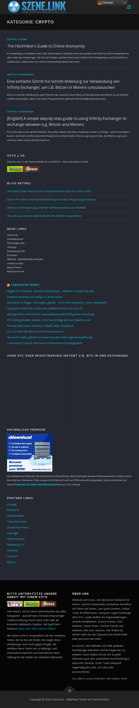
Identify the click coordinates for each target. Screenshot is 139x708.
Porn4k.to (12, 550)
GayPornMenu (15, 515)
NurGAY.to (13, 510)
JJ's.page (12, 504)
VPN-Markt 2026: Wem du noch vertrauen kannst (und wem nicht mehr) (49, 191)
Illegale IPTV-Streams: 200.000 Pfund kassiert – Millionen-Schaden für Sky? (50, 291)
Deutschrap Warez (18, 527)
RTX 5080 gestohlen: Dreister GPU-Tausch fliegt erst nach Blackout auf (48, 320)
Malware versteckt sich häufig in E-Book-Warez (34, 297)
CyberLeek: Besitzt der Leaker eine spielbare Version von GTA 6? (44, 308)
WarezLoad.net (16, 539)
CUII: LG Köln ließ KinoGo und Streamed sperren (35, 331)
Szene (23, 39)
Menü (129, 6)
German (107, 2)
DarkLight (12, 533)
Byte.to (11, 562)
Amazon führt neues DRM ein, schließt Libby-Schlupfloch (40, 326)
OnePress (72, 699)
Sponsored (26, 74)
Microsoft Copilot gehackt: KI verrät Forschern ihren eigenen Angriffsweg (49, 337)
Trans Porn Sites (16, 521)
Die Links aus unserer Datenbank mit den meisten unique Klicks (44, 216)
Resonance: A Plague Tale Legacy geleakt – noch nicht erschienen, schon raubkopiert (57, 302)
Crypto (12, 39)
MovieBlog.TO (15, 544)
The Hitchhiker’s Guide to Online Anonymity (46, 46)
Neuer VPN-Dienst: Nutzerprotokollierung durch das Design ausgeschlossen (51, 199)
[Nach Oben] (69, 690)
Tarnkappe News (25, 285)
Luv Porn (12, 556)
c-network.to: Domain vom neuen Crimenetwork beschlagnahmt (44, 343)
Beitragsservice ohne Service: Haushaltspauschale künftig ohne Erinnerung (50, 314)
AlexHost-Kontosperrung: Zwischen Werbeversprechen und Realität (46, 207)
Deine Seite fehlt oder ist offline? (37, 628)
